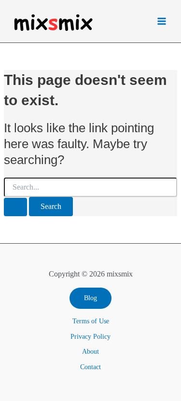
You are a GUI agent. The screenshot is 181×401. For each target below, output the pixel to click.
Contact (90, 367)
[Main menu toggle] (161, 21)
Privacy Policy (90, 336)
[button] (90, 298)
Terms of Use (90, 321)
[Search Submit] (15, 207)
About (90, 351)
